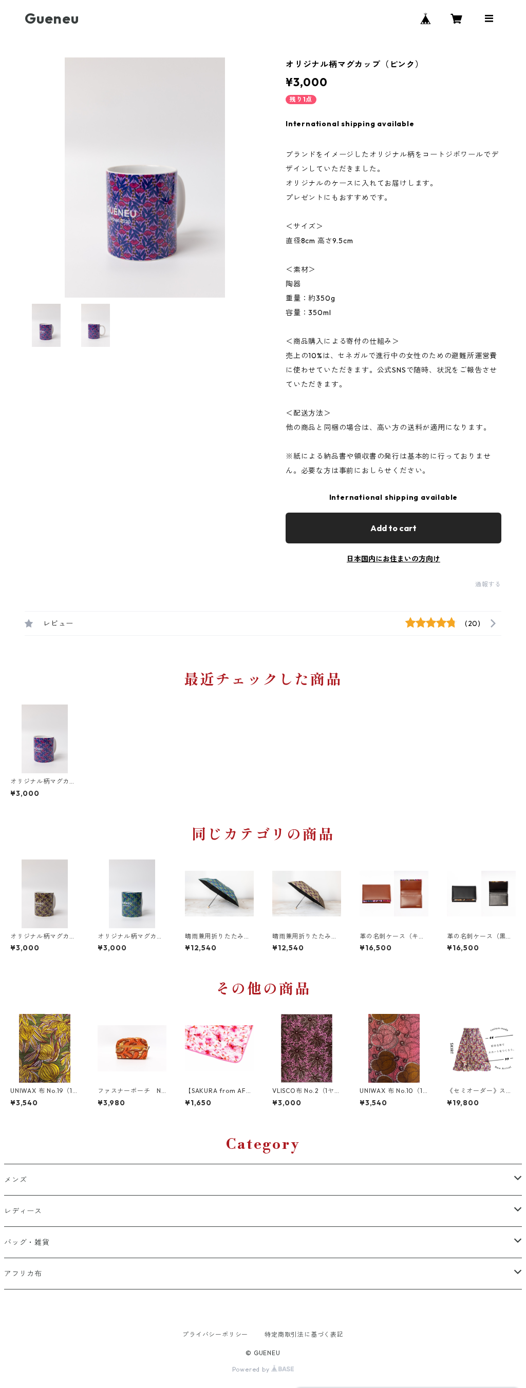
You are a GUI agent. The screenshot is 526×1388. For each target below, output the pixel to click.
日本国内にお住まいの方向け (393, 558)
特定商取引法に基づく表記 (304, 1334)
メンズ (15, 1179)
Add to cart (393, 528)
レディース (23, 1211)
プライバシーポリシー (215, 1334)
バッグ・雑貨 (27, 1242)
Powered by (252, 1369)
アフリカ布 (23, 1273)
